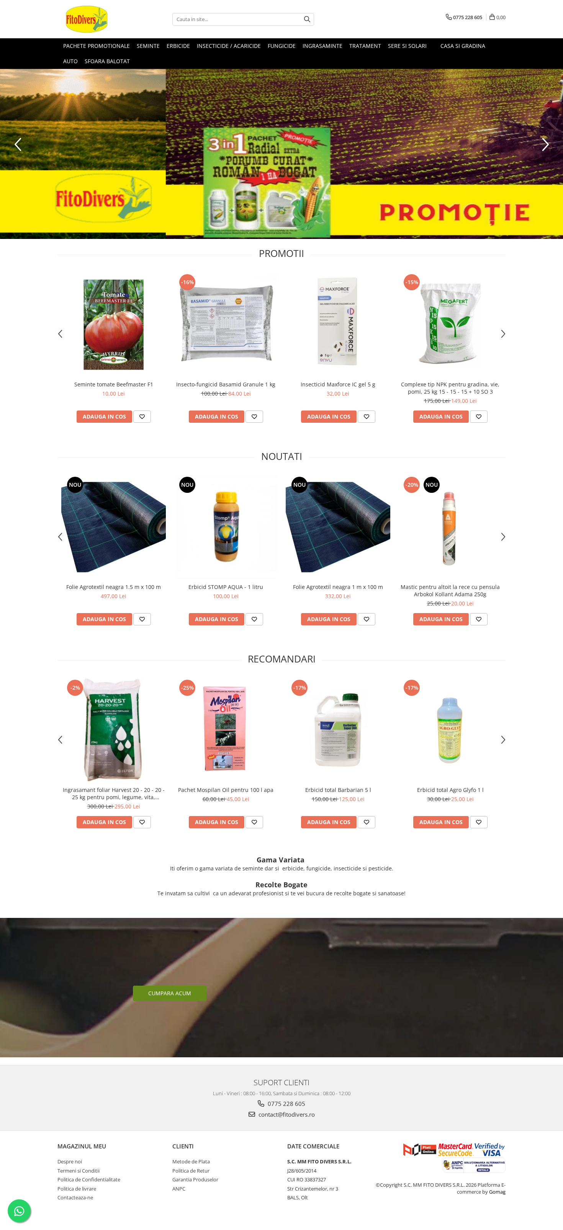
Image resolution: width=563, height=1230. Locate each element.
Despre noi (69, 1161)
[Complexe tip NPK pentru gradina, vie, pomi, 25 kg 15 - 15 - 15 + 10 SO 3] (450, 324)
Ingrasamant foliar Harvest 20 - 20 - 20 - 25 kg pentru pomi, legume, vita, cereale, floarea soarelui (114, 793)
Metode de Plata (191, 1161)
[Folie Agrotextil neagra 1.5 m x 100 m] (113, 527)
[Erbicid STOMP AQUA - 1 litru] (225, 527)
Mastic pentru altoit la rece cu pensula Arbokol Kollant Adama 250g (450, 590)
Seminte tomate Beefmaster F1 (113, 384)
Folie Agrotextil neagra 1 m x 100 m (338, 586)
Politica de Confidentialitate (88, 1179)
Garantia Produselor (195, 1179)
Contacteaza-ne (75, 1197)
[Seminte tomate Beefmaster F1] (113, 324)
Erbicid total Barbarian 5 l (338, 789)
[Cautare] (307, 19)
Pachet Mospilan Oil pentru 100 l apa (225, 789)
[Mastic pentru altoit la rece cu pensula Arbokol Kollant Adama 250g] (450, 527)
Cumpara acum (169, 993)
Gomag (497, 1191)
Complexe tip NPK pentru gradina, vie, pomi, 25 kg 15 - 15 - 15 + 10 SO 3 (450, 388)
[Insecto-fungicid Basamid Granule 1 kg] (225, 324)
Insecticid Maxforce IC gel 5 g (338, 384)
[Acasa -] (95, 19)
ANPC (178, 1188)
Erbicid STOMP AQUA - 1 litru (225, 586)
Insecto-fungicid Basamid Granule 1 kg (225, 384)
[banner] (281, 154)
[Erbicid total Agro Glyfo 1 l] (450, 730)
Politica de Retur (190, 1170)
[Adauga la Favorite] (142, 417)
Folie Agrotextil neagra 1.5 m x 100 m (113, 586)
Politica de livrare (76, 1188)
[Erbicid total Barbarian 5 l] (338, 730)
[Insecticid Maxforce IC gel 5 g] (338, 324)
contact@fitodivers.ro (286, 1114)
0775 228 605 (285, 1103)
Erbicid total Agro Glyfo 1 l (450, 789)
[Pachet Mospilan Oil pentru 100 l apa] (225, 730)
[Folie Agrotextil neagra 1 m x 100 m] (338, 527)
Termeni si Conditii (78, 1170)
